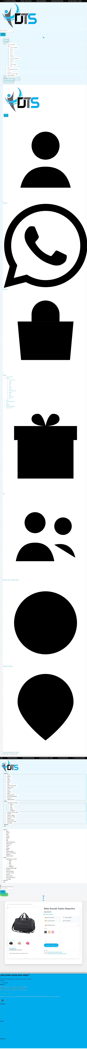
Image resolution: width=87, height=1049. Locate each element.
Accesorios (2, 1018)
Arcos (8, 70)
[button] (7, 907)
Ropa (11, 805)
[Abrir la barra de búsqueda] (0, 885)
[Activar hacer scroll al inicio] (84, 1046)
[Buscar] (3, 34)
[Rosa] (52, 932)
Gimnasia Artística (11, 794)
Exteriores (9, 72)
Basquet (11, 50)
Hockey (11, 55)
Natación (12, 56)
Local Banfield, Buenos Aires (6, 1047)
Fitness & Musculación (5, 1012)
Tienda (5, 42)
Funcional (9, 788)
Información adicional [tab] (16, 949)
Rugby (11, 63)
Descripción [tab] (13, 948)
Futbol (11, 49)
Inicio (8, 904)
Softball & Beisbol (10, 799)
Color (45, 928)
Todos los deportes (13, 47)
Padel (11, 53)
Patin (11, 66)
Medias (8, 67)
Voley (11, 52)
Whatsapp (2, 1041)
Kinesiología (9, 822)
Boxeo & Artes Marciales (12, 796)
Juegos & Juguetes (10, 75)
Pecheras (9, 818)
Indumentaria (3, 1015)
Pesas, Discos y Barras (12, 821)
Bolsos (20, 904)
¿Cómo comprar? (4, 1024)
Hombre (11, 809)
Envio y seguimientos (4, 1030)
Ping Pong (9, 798)
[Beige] (49, 932)
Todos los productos (11, 44)
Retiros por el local (4, 1027)
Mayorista (6, 824)
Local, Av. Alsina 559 (8, 81)
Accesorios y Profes (11, 816)
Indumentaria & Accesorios (12, 69)
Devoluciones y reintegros (5, 1035)
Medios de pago (3, 1032)
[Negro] (45, 932)
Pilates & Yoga (13, 64)
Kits (5, 826)
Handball (12, 59)
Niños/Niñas (12, 810)
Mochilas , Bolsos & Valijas (12, 73)
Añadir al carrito (50, 945)
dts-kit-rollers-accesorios (61, 953)
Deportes (9, 46)
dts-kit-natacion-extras (52, 953)
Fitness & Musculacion (14, 58)
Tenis (11, 61)
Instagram (2, 1044)
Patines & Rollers (10, 819)
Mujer (11, 807)
